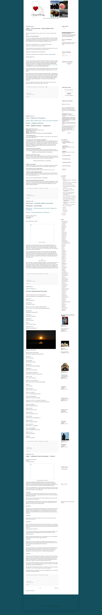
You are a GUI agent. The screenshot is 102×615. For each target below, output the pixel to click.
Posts (64, 53)
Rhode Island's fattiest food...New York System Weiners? (42, 120)
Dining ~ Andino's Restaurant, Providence (38, 212)
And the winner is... (31, 288)
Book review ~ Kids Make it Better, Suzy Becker (39, 203)
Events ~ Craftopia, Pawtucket (34, 123)
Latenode (29, 38)
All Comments (65, 55)
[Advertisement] (42, 107)
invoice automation (53, 64)
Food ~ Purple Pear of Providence (35, 118)
